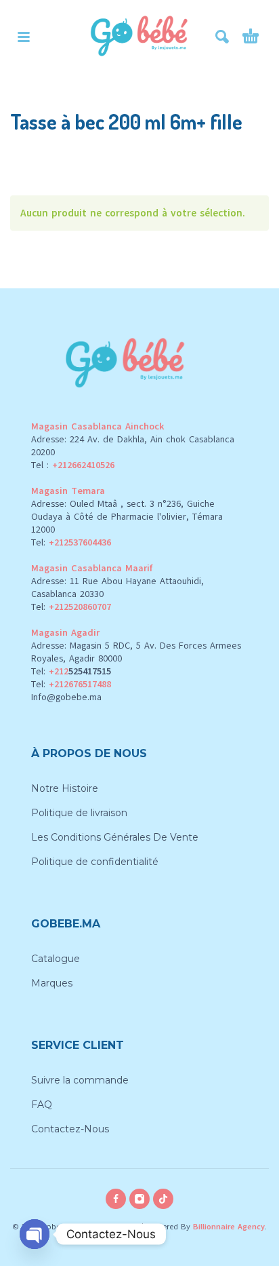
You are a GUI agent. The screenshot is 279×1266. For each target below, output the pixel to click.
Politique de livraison (79, 813)
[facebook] (116, 1199)
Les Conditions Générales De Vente (114, 837)
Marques (51, 983)
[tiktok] (163, 1199)
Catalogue (55, 959)
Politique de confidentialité (94, 862)
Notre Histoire (64, 788)
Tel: (71, 542)
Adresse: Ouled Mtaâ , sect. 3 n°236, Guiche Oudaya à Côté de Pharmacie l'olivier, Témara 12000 (127, 516)
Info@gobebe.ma (66, 697)
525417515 (89, 671)
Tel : (72, 465)
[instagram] (139, 1199)
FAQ (41, 1104)
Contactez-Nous (70, 1129)
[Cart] (250, 36)
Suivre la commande (80, 1080)
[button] (24, 37)
